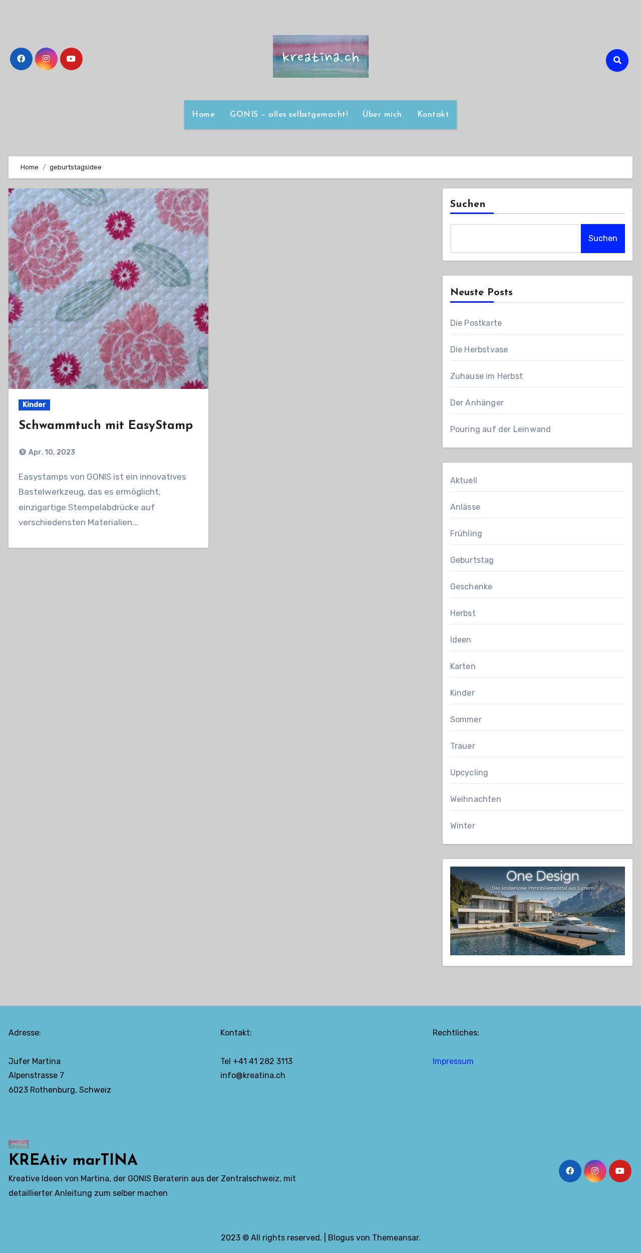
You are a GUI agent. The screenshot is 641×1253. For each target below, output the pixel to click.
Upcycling (469, 772)
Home (203, 115)
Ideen (461, 640)
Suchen (468, 204)
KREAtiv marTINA (73, 1161)
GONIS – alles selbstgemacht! (289, 115)
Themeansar (395, 1237)
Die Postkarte (476, 323)
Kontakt (433, 115)
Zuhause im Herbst (486, 376)
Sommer (466, 719)
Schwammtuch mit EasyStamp (106, 426)
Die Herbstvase (479, 349)
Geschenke (471, 586)
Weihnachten (475, 799)
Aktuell (463, 480)
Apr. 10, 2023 (51, 452)
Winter (462, 825)
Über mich (382, 115)
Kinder (34, 404)
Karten (463, 666)
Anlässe (465, 507)
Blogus (341, 1237)
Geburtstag (472, 560)
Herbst (463, 613)
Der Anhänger (477, 402)
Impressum (453, 1061)
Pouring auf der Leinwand (500, 429)
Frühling (466, 533)
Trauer (462, 746)
